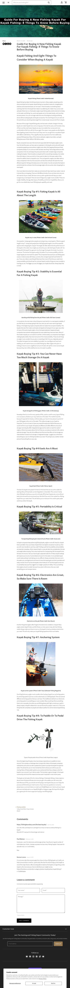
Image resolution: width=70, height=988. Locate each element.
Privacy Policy (42, 979)
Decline (53, 983)
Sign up (58, 944)
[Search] (48, 2)
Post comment (24, 920)
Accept (34, 983)
